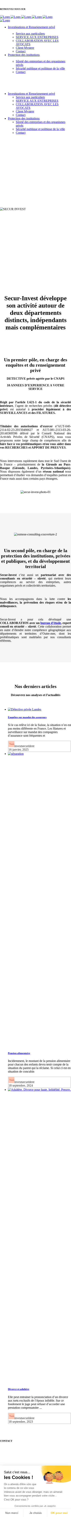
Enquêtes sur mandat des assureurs (27, 717)
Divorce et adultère (18, 1389)
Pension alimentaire (19, 1053)
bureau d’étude (50, 623)
